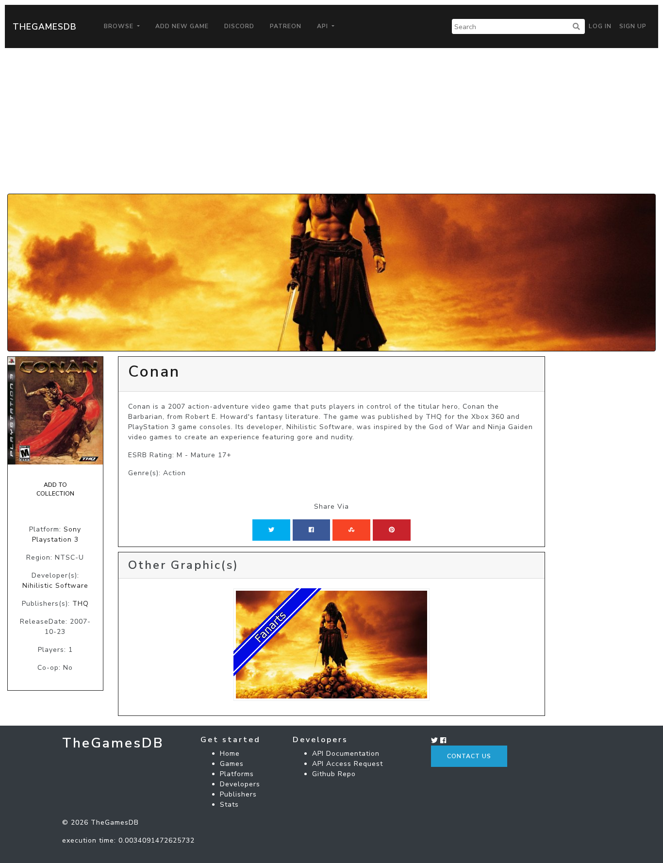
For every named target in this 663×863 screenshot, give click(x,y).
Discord (239, 26)
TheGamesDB (45, 27)
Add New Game (182, 26)
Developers (240, 784)
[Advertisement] (331, 121)
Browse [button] (119, 26)
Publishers (238, 794)
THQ (80, 603)
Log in (600, 26)
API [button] (323, 26)
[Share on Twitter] (271, 530)
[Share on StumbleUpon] (351, 530)
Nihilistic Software (55, 585)
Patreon (285, 26)
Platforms (237, 774)
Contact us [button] (469, 756)
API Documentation (346, 753)
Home (230, 753)
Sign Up (632, 26)
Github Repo (334, 774)
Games (232, 763)
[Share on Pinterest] (392, 530)
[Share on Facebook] (311, 530)
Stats (229, 804)
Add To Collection (55, 489)
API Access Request (347, 763)
